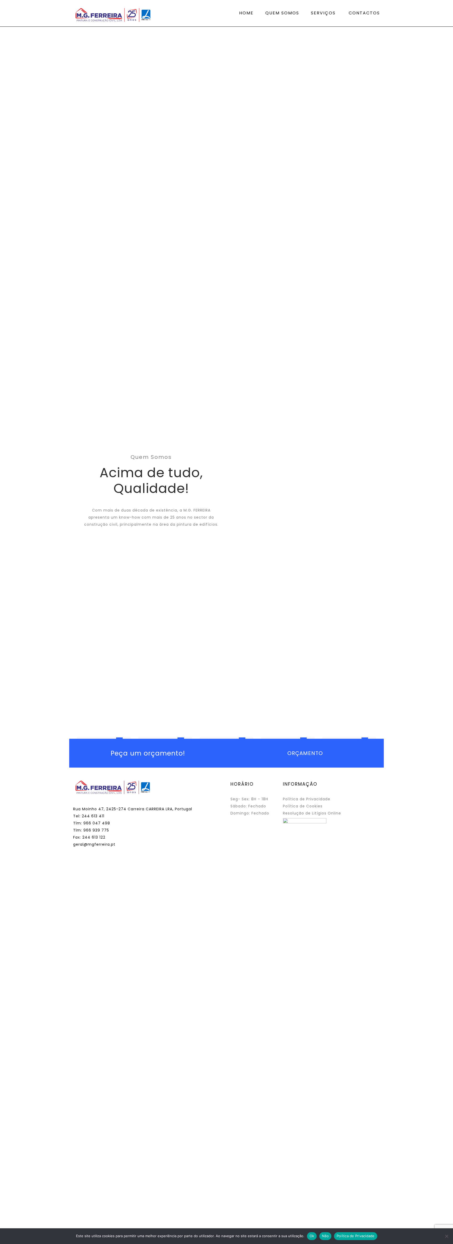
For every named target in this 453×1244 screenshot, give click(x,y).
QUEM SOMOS (282, 13)
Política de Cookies (302, 806)
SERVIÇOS (323, 13)
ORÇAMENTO (305, 753)
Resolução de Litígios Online (312, 813)
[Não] (446, 1236)
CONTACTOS (364, 13)
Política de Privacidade (306, 799)
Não (325, 1236)
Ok (312, 1236)
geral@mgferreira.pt (94, 844)
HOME (246, 13)
